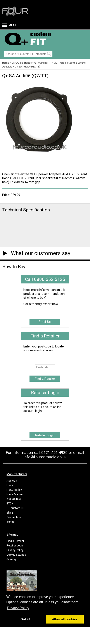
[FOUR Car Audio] (15, 15)
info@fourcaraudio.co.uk (45, 457)
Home (5, 62)
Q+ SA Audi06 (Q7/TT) (27, 66)
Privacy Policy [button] (18, 608)
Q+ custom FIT (42, 62)
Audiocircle (14, 499)
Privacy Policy (15, 550)
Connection (14, 517)
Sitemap (12, 559)
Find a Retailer (15, 541)
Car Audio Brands (22, 62)
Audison (12, 480)
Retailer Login (15, 545)
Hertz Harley (14, 489)
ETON (10, 503)
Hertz (10, 485)
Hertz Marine (14, 494)
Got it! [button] (25, 619)
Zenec (10, 521)
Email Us (45, 322)
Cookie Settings (16, 554)
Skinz (10, 512)
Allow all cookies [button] (64, 619)
